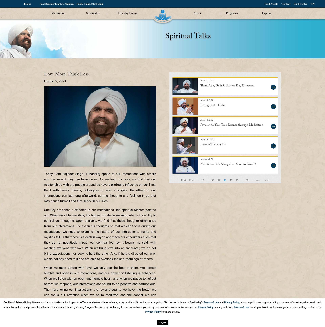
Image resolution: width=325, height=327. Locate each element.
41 (231, 180)
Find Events (271, 4)
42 (237, 180)
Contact (285, 4)
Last (266, 180)
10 (202, 180)
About (197, 13)
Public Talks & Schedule (90, 4)
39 (219, 180)
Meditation (58, 13)
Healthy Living (127, 13)
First (183, 180)
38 (212, 180)
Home (27, 4)
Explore (267, 13)
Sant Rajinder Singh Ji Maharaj (57, 4)
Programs (232, 13)
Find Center (300, 4)
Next (258, 180)
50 (247, 180)
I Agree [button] (162, 322)
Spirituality (93, 13)
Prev (191, 180)
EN (313, 4)
